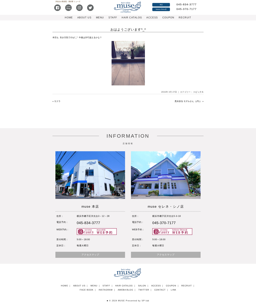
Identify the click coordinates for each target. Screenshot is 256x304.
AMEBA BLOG (125, 290)
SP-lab (145, 301)
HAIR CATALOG (132, 17)
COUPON (168, 17)
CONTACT (160, 290)
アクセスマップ (90, 254)
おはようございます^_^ (128, 29)
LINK (173, 290)
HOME (69, 17)
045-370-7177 (186, 9)
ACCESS (152, 17)
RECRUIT (185, 17)
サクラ (57, 101)
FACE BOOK (86, 290)
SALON (142, 285)
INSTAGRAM (106, 290)
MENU (100, 17)
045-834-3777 (186, 4)
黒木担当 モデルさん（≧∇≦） (188, 101)
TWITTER (143, 290)
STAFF (112, 17)
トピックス (198, 92)
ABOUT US (84, 17)
